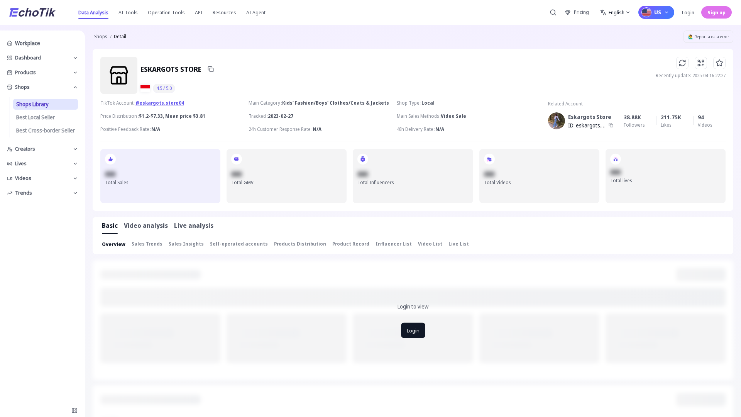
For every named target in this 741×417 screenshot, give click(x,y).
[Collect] (719, 63)
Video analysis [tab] (146, 225)
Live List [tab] (458, 244)
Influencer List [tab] (394, 244)
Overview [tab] (113, 244)
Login (688, 12)
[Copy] (211, 69)
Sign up (716, 12)
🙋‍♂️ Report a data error (708, 36)
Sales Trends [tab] (147, 244)
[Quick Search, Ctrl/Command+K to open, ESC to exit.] (553, 12)
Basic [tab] (110, 225)
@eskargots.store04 (159, 103)
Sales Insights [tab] (186, 244)
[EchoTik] (32, 12)
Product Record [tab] (350, 244)
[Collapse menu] (74, 410)
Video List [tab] (430, 244)
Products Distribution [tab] (300, 244)
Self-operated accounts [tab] (239, 244)
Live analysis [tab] (193, 225)
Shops (100, 36)
